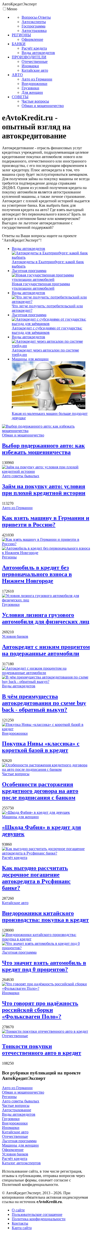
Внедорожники (15, 733)
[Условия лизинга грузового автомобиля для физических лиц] (46, 600)
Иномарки (10, 993)
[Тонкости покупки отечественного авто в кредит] (45, 1031)
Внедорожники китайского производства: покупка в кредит (45, 916)
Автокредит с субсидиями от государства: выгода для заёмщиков (47, 330)
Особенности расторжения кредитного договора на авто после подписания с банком (40, 791)
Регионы (9, 557)
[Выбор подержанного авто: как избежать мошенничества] (46, 431)
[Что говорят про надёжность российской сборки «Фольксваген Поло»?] (46, 988)
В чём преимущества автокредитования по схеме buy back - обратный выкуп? (44, 703)
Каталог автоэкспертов (21, 1163)
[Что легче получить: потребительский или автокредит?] (51, 301)
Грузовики (11, 604)
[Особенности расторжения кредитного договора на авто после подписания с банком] (46, 769)
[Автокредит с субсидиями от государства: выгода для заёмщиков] (51, 324)
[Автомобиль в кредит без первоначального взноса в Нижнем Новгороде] (46, 553)
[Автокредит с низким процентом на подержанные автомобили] (46, 673)
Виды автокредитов (28, 248)
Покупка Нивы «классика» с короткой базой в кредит (40, 746)
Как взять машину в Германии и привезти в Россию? (45, 521)
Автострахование (16, 1110)
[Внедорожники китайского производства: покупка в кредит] (46, 939)
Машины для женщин (30, 359)
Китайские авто (15, 903)
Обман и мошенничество (23, 435)
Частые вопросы (15, 774)
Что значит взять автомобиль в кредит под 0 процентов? (44, 966)
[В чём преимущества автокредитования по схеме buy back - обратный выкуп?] (46, 681)
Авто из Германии (17, 508)
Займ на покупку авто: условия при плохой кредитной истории (43, 489)
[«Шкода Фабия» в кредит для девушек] (36, 812)
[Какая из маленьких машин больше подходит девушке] (48, 409)
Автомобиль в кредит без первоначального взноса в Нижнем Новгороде (37, 574)
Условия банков (15, 636)
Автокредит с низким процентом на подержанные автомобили (46, 650)
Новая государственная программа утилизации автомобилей (41, 286)
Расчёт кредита (14, 857)
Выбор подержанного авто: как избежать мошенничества (43, 448)
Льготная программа (29, 271)
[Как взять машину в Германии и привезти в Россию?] (46, 544)
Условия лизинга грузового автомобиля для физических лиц (45, 618)
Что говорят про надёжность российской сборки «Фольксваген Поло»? (40, 1010)
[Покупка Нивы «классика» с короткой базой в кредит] (46, 729)
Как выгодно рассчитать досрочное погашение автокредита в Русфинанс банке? (36, 878)
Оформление (13, 1150)
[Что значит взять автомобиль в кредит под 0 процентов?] (46, 948)
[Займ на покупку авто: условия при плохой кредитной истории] (46, 471)
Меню (12, 9)
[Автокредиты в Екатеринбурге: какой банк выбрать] (51, 257)
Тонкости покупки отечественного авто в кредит (41, 1049)
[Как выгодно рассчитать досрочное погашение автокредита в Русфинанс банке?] (46, 853)
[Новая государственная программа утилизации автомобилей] (51, 279)
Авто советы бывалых (20, 476)
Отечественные (15, 1036)
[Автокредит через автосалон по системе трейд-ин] (51, 346)
